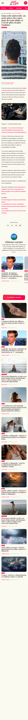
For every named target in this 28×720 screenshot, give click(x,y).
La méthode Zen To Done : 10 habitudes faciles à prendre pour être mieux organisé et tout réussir (13, 206)
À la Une (3, 8)
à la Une (3, 13)
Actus (10, 8)
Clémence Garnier (10, 82)
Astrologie (19, 8)
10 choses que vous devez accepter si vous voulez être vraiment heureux (13, 191)
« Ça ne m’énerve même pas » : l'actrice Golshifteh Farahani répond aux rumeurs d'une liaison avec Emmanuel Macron (13, 130)
